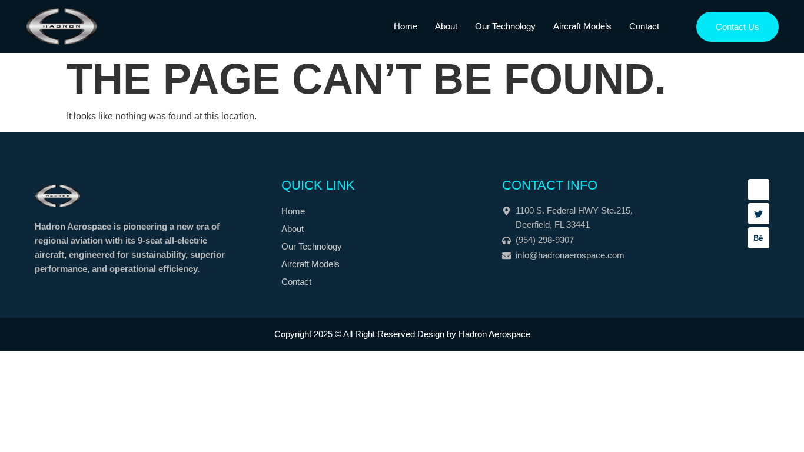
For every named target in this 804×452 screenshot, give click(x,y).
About (446, 26)
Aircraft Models (582, 26)
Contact (644, 26)
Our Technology (505, 26)
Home (405, 26)
